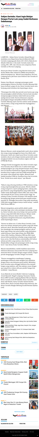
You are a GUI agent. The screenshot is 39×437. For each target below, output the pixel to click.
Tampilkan (34, 342)
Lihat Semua (19, 351)
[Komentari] (34, 300)
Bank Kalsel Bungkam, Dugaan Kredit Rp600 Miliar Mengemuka (15, 373)
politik (11, 13)
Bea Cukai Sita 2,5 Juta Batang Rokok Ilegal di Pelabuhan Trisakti (16, 403)
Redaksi (7, 432)
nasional (4, 13)
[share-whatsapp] (27, 300)
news (8, 13)
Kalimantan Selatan (8, 8)
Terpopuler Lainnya (19, 411)
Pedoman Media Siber (15, 432)
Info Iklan (32, 432)
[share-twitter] (19, 300)
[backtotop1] (37, 435)
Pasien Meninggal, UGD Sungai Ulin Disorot (15, 383)
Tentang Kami (25, 432)
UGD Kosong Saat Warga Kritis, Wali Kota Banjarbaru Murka (15, 363)
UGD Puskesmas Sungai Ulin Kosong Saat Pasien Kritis (15, 393)
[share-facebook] (12, 300)
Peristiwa (17, 8)
